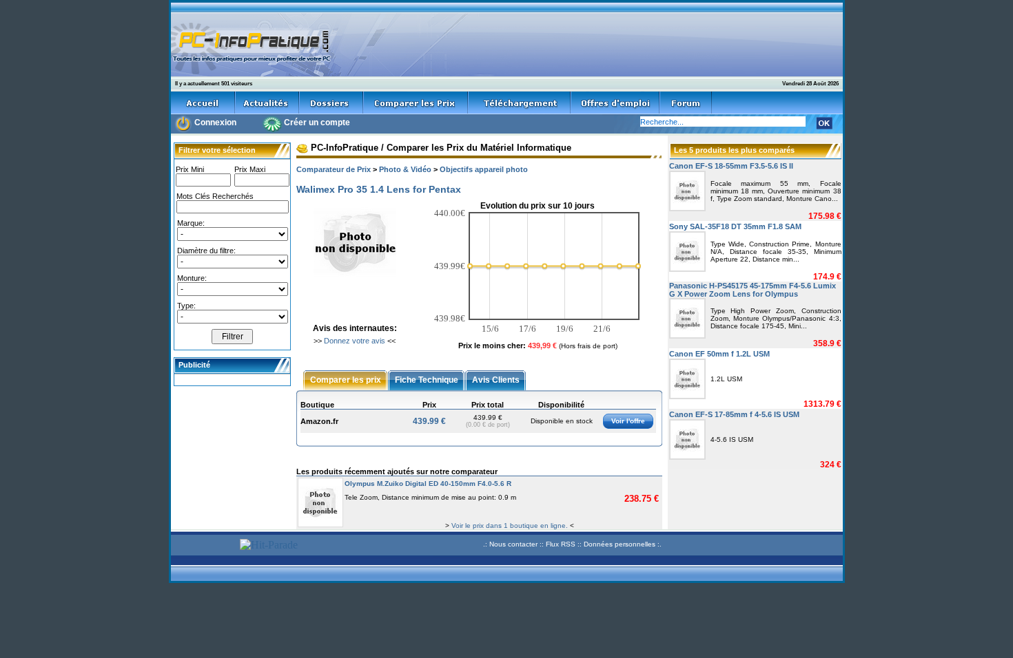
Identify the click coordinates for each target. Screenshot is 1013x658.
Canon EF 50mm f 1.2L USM (719, 354)
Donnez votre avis (354, 341)
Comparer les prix (345, 379)
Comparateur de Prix (333, 169)
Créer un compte (317, 122)
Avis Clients (496, 379)
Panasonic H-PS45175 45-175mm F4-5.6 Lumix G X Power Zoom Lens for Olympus (752, 290)
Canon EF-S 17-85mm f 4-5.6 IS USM (734, 414)
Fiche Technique (426, 379)
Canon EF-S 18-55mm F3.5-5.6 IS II (731, 166)
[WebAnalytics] (203, 546)
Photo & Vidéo (405, 169)
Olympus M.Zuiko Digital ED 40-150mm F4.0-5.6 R (428, 483)
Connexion (215, 122)
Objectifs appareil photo (484, 169)
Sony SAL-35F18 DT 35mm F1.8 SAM (735, 226)
